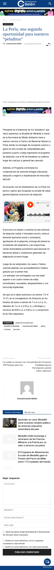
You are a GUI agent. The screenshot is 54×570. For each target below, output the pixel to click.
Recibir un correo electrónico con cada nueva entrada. (26, 547)
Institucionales (15, 20)
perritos (16, 329)
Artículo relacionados (12, 412)
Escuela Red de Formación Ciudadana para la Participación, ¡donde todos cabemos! (39, 366)
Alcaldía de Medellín (11, 326)
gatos (43, 326)
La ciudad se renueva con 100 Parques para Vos (14, 363)
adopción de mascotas (24, 323)
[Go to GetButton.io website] (47, 567)
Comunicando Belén (14, 44)
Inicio (5, 20)
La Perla (7, 329)
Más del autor (30, 412)
